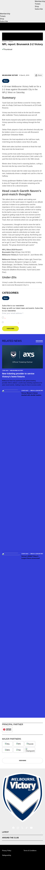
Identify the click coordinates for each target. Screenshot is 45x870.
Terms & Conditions (30, 850)
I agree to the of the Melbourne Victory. (23, 317)
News (11, 41)
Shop (2, 19)
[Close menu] (40, 858)
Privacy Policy (19, 316)
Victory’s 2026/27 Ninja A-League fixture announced (30, 557)
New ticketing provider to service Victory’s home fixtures (18, 375)
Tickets (3, 16)
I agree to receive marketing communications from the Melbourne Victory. (23, 322)
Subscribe (4, 21)
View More (39, 341)
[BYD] (7, 750)
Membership (5, 13)
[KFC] (19, 743)
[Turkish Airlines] (7, 729)
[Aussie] (30, 743)
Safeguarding (6, 855)
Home (4, 41)
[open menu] (1, 11)
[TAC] (19, 750)
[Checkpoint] (30, 750)
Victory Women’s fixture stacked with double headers (31, 394)
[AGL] (7, 743)
